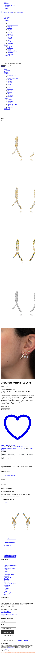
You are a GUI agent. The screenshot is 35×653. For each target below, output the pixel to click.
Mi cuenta (6, 3)
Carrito (3, 66)
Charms (6, 571)
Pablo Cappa (17, 640)
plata (19, 448)
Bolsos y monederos (9, 568)
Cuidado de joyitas (9, 574)
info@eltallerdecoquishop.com (9, 614)
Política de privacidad (10, 557)
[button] (1, 120)
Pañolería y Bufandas (10, 583)
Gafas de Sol (7, 577)
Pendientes (20, 446)
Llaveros (6, 582)
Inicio (5, 2)
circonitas (3, 448)
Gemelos (6, 579)
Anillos (6, 566)
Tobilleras (6, 594)
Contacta (6, 8)
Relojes (6, 589)
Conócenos (7, 6)
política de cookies (11, 647)
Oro (6, 479)
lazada (9, 448)
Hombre (6, 580)
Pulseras (6, 588)
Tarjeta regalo (7, 592)
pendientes (14, 448)
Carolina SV (25, 640)
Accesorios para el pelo (10, 565)
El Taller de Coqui (10, 475)
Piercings (6, 586)
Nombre (3, 625)
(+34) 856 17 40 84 (6, 612)
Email (3, 621)
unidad (23, 448)
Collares (6, 572)
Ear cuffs (6, 576)
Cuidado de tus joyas (9, 5)
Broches (6, 569)
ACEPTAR (4, 649)
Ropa (5, 591)
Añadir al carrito (5, 409)
